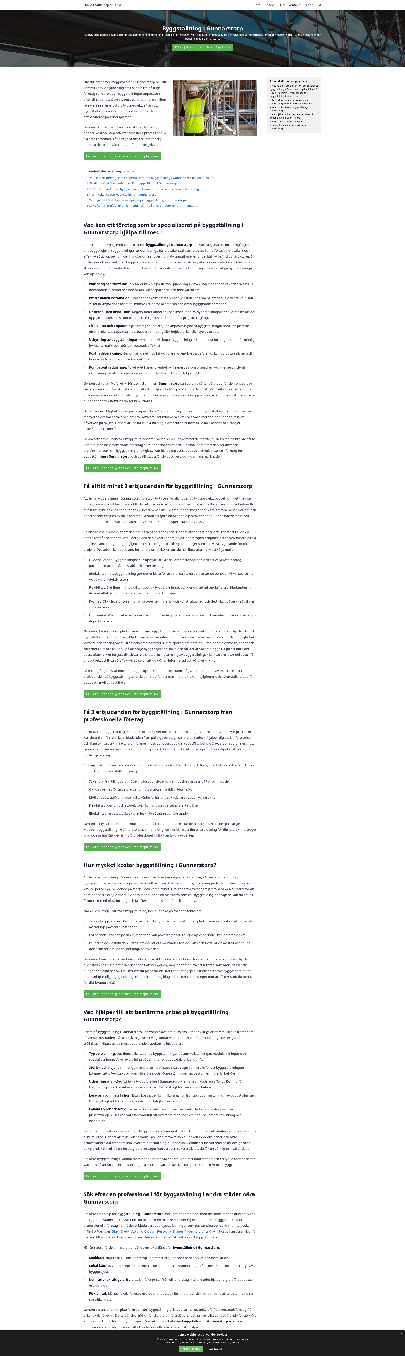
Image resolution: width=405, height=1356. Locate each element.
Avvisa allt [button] (215, 1349)
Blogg (309, 5)
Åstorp (136, 1231)
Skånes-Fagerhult (186, 1231)
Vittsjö (206, 1231)
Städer (270, 5)
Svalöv (223, 1231)
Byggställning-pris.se (102, 5)
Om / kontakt (290, 5)
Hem (257, 5)
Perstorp (164, 1231)
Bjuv (115, 1231)
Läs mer (236, 1342)
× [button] (401, 1333)
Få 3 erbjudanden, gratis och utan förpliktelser (202, 47)
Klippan (149, 1231)
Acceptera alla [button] (191, 1349)
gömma (129, 171)
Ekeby (125, 1231)
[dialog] (202, 1343)
